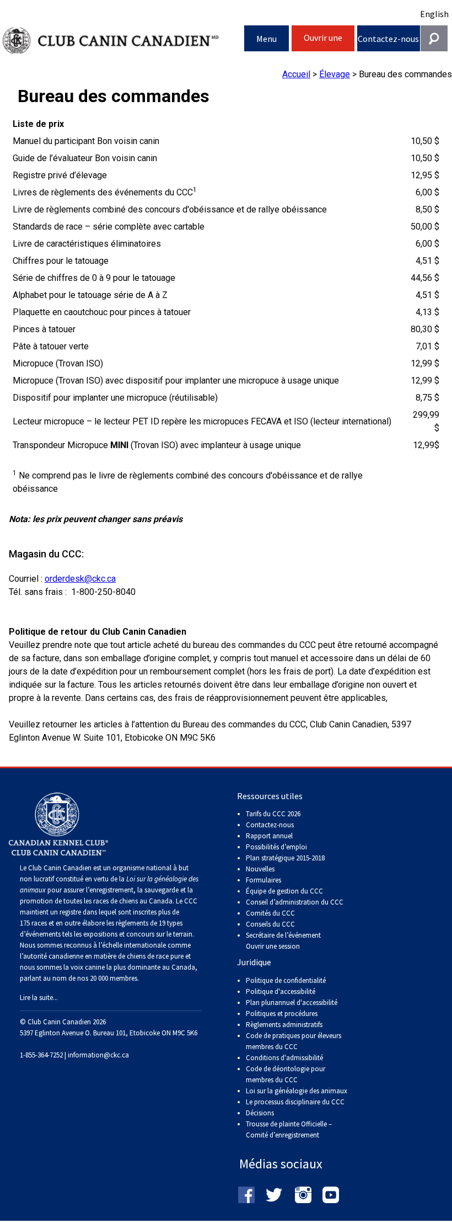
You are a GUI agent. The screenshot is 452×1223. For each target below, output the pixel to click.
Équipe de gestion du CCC (284, 891)
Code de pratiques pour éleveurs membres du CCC (293, 1041)
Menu (266, 38)
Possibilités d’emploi (276, 847)
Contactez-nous (388, 38)
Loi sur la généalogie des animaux (296, 1091)
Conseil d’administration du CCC (294, 902)
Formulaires (263, 880)
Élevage (334, 74)
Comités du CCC (270, 913)
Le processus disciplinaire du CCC (295, 1102)
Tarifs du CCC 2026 (273, 813)
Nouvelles (260, 869)
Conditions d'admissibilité (284, 1057)
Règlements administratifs (284, 1024)
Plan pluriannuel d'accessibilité (291, 1002)
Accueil (296, 74)
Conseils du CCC (270, 924)
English (434, 13)
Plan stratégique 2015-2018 (285, 858)
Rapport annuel (269, 836)
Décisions (260, 1113)
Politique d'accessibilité (280, 991)
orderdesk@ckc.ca (80, 578)
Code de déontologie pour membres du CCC (285, 1074)
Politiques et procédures (282, 1013)
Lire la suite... (39, 997)
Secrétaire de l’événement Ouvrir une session (283, 940)
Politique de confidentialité (286, 980)
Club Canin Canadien (123, 41)
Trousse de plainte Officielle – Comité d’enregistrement (289, 1129)
